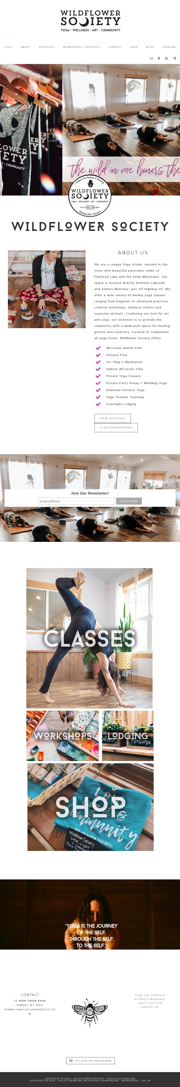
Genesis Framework (103, 1080)
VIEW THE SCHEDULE (150, 995)
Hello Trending (70, 1080)
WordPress (130, 1080)
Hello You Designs (121, 1078)
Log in (146, 1080)
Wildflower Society (90, 20)
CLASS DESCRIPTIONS (116, 427)
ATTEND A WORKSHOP (150, 999)
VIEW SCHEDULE (112, 418)
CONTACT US (150, 1007)
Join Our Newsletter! (90, 493)
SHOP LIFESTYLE (150, 1003)
